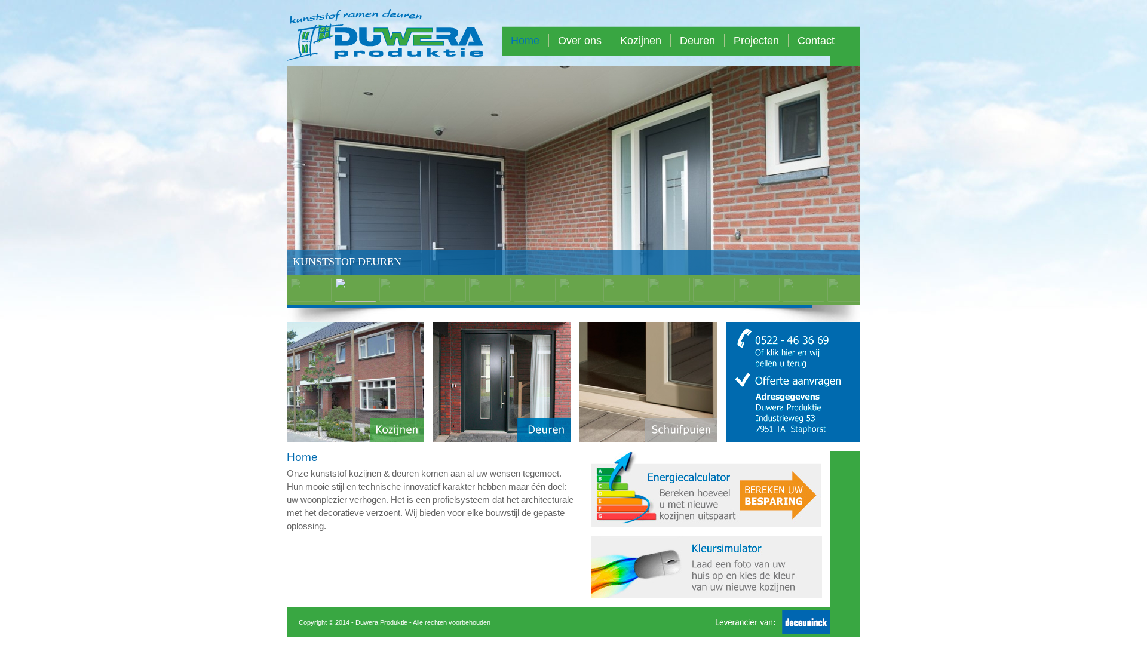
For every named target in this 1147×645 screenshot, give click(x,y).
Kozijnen (640, 41)
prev (319, 181)
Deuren (697, 41)
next (828, 181)
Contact (816, 41)
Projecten (756, 41)
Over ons (580, 41)
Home (525, 41)
